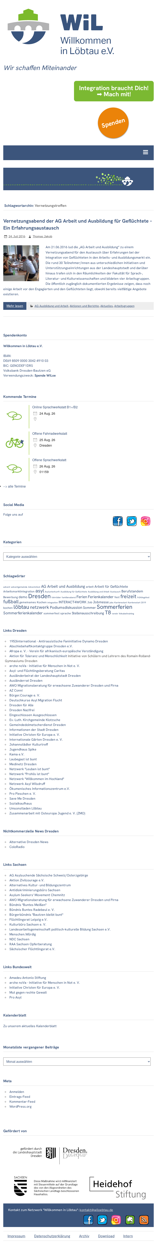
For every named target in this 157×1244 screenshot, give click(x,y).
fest (117, 597)
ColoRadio (17, 847)
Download (106, 1236)
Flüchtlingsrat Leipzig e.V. (28, 919)
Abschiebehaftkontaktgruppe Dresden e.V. (41, 646)
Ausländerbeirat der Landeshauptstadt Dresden (45, 676)
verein (115, 613)
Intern (128, 1236)
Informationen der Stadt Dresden (33, 730)
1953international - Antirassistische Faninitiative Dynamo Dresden (58, 641)
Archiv (84, 1236)
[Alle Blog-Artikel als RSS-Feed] (145, 1223)
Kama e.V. (16, 754)
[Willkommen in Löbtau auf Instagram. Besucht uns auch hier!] (147, 525)
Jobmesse (101, 602)
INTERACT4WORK (72, 602)
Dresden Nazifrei (22, 710)
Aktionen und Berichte (84, 306)
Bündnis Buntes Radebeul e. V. (32, 910)
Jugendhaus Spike (22, 749)
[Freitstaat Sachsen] (44, 1198)
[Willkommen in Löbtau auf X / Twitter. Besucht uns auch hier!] (103, 1223)
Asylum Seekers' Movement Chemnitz (37, 895)
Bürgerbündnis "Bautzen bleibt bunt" (36, 914)
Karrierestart (120, 602)
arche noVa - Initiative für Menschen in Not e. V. (44, 666)
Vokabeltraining (126, 613)
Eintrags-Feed (19, 1097)
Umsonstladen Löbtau (25, 808)
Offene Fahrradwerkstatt (49, 433)
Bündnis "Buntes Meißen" (27, 905)
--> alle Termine (14, 486)
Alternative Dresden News (28, 842)
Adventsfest (34, 586)
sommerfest (51, 613)
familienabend (69, 597)
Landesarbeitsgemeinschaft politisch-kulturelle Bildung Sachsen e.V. (60, 929)
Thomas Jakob (42, 236)
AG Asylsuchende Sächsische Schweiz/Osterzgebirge (48, 875)
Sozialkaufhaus (20, 803)
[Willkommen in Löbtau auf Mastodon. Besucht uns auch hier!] (131, 1223)
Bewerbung (10, 597)
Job (89, 602)
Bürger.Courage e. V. (24, 695)
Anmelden (16, 1092)
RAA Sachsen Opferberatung (30, 944)
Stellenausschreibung (88, 613)
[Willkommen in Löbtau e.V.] (60, 58)
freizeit (128, 596)
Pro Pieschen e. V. (22, 793)
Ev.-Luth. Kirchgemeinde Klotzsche (34, 720)
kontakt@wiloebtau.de (96, 1210)
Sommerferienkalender (23, 613)
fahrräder (56, 597)
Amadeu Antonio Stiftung (27, 978)
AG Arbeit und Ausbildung (63, 586)
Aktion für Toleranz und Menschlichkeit (38, 656)
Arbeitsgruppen (124, 306)
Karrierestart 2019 (137, 602)
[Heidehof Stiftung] (118, 1198)
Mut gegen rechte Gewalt (28, 992)
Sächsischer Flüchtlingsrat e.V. (32, 949)
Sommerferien (114, 607)
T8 (108, 612)
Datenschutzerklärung (52, 1236)
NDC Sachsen (19, 939)
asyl (39, 590)
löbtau (21, 606)
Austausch (115, 591)
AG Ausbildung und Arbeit (51, 306)
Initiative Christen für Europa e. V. (34, 734)
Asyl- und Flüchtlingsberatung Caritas (37, 671)
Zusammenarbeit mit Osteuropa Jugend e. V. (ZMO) (47, 813)
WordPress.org (20, 1106)
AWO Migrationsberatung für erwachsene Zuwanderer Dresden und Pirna (63, 685)
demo (23, 597)
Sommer (89, 607)
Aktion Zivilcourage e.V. (26, 880)
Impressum (16, 1236)
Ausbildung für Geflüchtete (74, 591)
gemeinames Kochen (33, 602)
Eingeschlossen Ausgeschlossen (33, 715)
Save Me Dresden (22, 798)
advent (6, 586)
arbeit (90, 587)
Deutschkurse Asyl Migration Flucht (35, 700)
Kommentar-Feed (22, 1101)
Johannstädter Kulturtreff (28, 744)
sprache (65, 613)
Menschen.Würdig (22, 934)
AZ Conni (16, 690)
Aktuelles (106, 306)
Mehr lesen (15, 306)
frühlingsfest (143, 597)
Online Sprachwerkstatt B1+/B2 (55, 407)
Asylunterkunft (52, 591)
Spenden (113, 123)
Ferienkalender (101, 596)
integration (52, 602)
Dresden (39, 596)
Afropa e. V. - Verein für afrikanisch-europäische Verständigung (56, 651)
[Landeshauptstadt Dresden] (49, 1168)
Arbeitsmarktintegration (19, 591)
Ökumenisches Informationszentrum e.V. (39, 789)
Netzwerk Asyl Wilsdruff (27, 784)
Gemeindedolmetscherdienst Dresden (37, 725)
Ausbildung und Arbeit (98, 591)
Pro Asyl (15, 997)
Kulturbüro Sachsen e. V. (27, 924)
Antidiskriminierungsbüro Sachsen (34, 890)
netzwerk (39, 607)
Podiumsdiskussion (66, 607)
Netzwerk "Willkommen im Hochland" (36, 779)
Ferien (81, 596)
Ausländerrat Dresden (26, 680)
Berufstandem (132, 591)
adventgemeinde (19, 586)
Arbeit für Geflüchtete (111, 586)
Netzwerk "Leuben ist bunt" (29, 769)
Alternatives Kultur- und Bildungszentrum (40, 885)
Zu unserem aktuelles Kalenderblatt (30, 1026)
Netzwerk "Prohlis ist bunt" (29, 774)
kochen (8, 608)
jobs (111, 602)
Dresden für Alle (21, 705)
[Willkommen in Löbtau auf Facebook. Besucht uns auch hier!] (119, 525)
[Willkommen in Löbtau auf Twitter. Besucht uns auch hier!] (133, 525)
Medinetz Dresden (23, 764)
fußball (11, 601)
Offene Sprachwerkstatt (49, 459)
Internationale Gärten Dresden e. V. (36, 739)
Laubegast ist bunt (23, 759)
